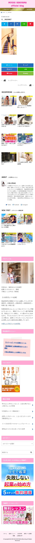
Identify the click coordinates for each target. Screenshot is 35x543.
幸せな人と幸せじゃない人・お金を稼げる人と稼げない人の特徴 (16, 405)
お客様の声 (19, 535)
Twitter (9, 204)
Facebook (16, 204)
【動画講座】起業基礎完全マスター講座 (16, 347)
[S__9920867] (9, 55)
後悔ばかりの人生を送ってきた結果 (13, 429)
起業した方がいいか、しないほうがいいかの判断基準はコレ (16, 417)
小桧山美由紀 (11, 183)
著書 (14, 535)
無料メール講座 (28, 533)
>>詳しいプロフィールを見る (10, 323)
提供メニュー (12, 533)
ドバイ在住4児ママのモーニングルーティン (16, 423)
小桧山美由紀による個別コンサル (15, 352)
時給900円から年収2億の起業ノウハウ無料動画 (18, 9)
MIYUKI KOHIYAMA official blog (17, 4)
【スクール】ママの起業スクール (15, 343)
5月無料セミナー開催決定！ (11, 411)
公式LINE (19, 533)
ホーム (5, 533)
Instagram (25, 204)
